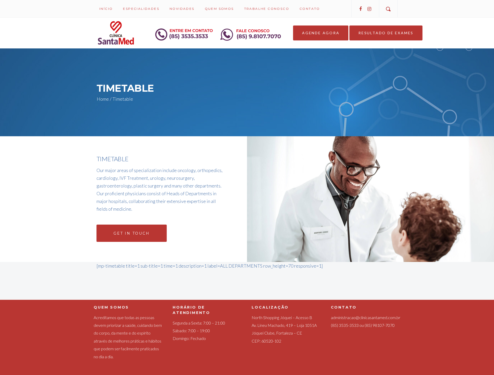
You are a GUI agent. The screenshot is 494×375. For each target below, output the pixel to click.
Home (103, 99)
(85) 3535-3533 (345, 325)
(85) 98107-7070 (380, 325)
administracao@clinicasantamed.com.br (365, 317)
